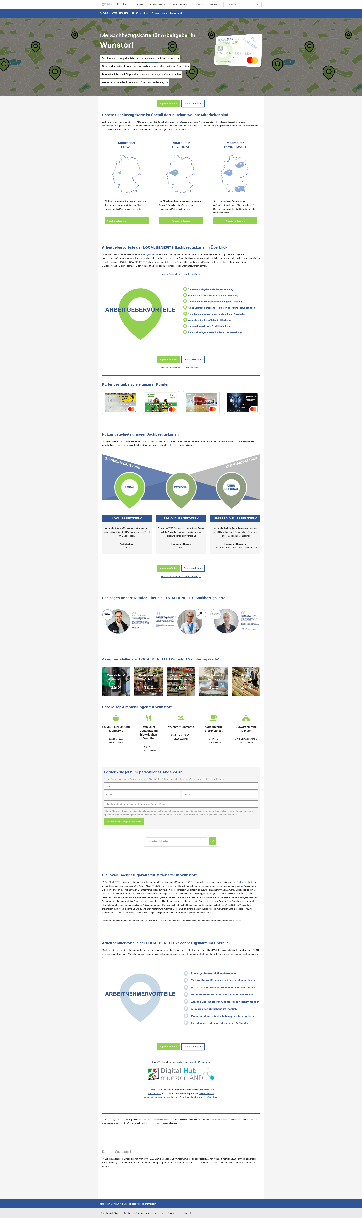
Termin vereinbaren (193, 103)
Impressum (158, 1213)
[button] (164, 4)
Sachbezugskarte (110, 125)
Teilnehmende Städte (110, 1213)
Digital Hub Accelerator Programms (193, 1062)
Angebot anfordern (168, 103)
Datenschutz (174, 1213)
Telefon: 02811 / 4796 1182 (115, 13)
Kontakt (187, 1213)
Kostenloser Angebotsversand (167, 13)
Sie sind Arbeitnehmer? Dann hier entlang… (181, 274)
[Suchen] (258, 4)
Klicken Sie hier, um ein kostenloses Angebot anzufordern (129, 1204)
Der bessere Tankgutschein (136, 1213)
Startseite (139, 4)
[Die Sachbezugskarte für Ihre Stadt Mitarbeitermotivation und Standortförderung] (113, 4)
